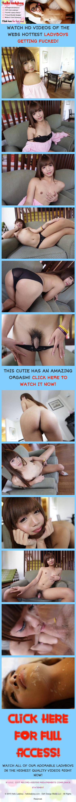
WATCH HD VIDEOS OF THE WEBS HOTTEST (38, 34)
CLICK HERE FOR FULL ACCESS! (38, 736)
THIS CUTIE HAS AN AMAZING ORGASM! (38, 377)
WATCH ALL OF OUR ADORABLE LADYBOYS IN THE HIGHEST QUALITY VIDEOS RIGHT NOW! (38, 770)
